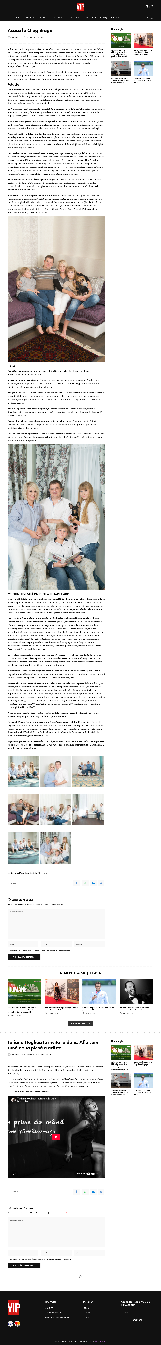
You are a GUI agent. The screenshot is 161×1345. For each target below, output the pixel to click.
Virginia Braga (16, 37)
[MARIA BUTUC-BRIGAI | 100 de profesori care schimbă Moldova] (121, 68)
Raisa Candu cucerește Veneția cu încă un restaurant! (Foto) (143, 52)
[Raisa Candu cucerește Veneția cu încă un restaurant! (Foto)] (143, 40)
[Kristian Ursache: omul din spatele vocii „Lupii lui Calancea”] (137, 991)
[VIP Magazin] (80, 7)
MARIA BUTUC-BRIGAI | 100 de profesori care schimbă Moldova (120, 81)
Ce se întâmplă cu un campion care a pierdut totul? (143, 81)
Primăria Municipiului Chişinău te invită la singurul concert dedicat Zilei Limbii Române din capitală (120, 54)
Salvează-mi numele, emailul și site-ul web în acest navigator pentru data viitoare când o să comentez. (40, 1259)
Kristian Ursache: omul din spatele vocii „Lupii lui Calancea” (134, 1008)
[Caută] (151, 17)
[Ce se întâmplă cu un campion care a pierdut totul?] (143, 68)
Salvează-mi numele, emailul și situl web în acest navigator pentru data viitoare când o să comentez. (40, 950)
